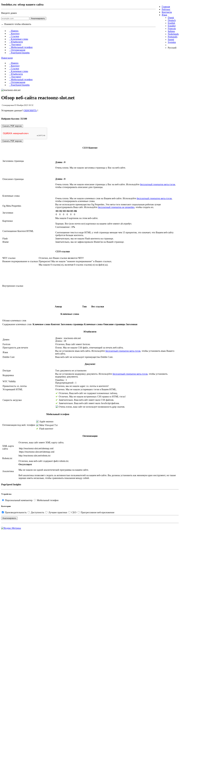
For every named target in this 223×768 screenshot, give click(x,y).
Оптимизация (17, 50)
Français (172, 28)
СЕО (74, 512)
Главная (166, 6)
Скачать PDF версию (12, 126)
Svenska (172, 42)
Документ (15, 44)
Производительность (15, 512)
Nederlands (173, 34)
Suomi (171, 39)
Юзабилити (16, 41)
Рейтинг (166, 9)
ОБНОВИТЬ (30, 110)
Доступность (37, 512)
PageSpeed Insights (19, 52)
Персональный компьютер (18, 500)
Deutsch (172, 20)
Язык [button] (164, 15)
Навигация (7, 58)
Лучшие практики (58, 512)
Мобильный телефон (21, 47)
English (171, 23)
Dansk (171, 17)
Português (172, 36)
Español (172, 25)
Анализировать (38, 18)
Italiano (171, 31)
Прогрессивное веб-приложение (97, 512)
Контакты (167, 12)
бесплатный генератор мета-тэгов (157, 184)
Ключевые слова (18, 39)
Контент (14, 33)
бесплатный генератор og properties (116, 207)
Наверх (14, 31)
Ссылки (14, 36)
